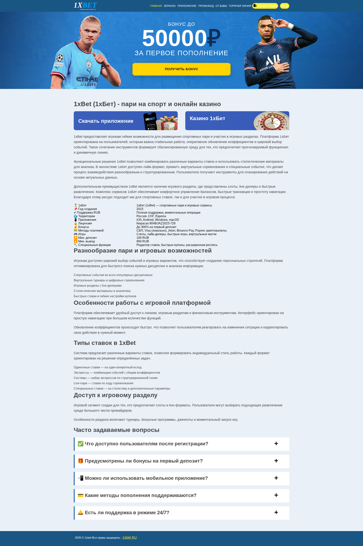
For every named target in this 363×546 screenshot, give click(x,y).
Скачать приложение (105, 121)
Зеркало (170, 5)
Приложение (187, 5)
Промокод (206, 5)
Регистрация (267, 5)
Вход (284, 5)
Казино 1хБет (207, 118)
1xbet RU (130, 537)
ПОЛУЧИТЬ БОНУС (181, 69)
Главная (156, 5)
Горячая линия (240, 5)
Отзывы (221, 5)
